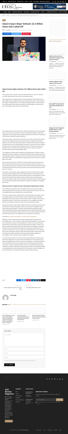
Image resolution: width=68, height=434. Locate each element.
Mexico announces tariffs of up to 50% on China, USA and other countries (38, 317)
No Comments (23, 30)
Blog (43, 12)
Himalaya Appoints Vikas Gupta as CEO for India (56, 82)
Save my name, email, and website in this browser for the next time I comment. (20, 360)
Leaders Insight (35, 12)
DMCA (31, 1)
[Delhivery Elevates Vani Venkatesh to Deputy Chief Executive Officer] (57, 50)
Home (5, 12)
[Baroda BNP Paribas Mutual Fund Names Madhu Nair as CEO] (57, 97)
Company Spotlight (52, 12)
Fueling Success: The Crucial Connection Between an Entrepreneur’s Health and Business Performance (29, 400)
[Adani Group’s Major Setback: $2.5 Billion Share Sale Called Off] (24, 60)
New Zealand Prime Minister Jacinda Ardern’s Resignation (22, 216)
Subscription (20, 1)
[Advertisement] (24, 74)
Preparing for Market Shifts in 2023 (33, 287)
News (9, 12)
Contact (26, 1)
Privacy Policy (57, 402)
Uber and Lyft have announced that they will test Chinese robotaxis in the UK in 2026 (23, 317)
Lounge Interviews (17, 12)
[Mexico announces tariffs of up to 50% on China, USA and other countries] (39, 310)
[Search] (65, 1)
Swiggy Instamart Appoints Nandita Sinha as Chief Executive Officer (56, 129)
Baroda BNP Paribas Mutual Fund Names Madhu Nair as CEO (56, 105)
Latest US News (63, 12)
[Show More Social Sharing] (32, 34)
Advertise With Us (12, 1)
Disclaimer (35, 1)
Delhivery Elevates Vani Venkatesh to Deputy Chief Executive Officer (56, 57)
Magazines (26, 12)
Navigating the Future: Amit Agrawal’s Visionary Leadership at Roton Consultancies (29, 392)
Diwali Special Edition (44, 1)
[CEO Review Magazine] (12, 6)
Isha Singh (8, 30)
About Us (5, 1)
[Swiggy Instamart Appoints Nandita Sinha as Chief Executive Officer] (57, 122)
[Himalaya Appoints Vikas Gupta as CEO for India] (57, 75)
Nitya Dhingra (53, 61)
